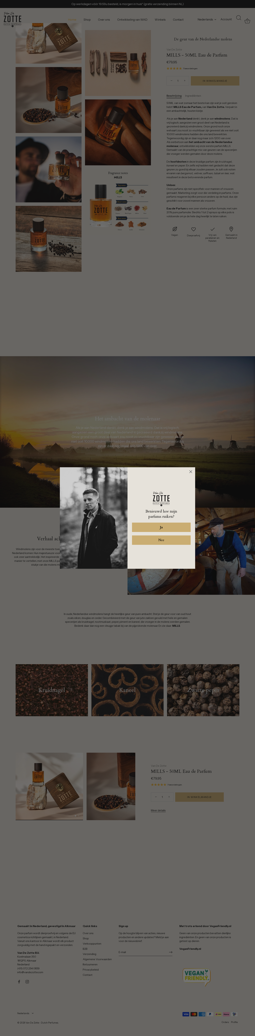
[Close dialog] (191, 472)
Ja (161, 527)
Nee (161, 540)
